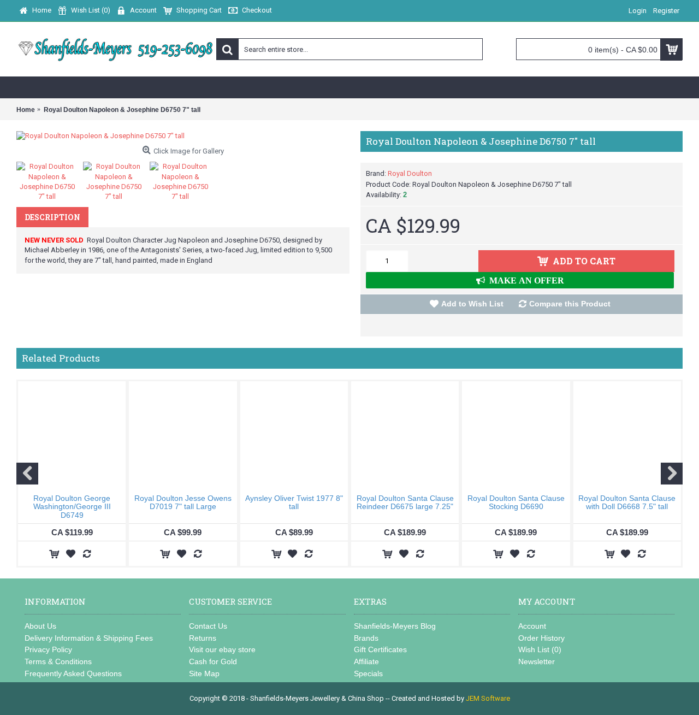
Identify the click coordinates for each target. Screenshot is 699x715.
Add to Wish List (472, 303)
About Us (40, 626)
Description (52, 217)
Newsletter (536, 661)
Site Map (204, 673)
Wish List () (539, 649)
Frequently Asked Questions (73, 673)
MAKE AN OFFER (524, 280)
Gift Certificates (380, 649)
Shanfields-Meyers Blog (395, 626)
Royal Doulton (410, 173)
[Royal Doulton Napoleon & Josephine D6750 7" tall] (183, 136)
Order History (541, 638)
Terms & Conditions (58, 661)
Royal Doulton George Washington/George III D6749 (72, 506)
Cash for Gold (213, 661)
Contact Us (208, 626)
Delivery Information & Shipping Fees (89, 638)
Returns (202, 638)
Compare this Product (570, 303)
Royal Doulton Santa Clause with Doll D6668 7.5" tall (627, 502)
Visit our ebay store (222, 649)
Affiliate (366, 661)
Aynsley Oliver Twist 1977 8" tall (294, 502)
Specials (368, 673)
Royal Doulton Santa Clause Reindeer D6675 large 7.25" (405, 502)
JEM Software (488, 698)
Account (532, 626)
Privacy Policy (48, 649)
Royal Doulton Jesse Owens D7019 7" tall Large (183, 502)
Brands (366, 638)
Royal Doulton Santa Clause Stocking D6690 (516, 502)
